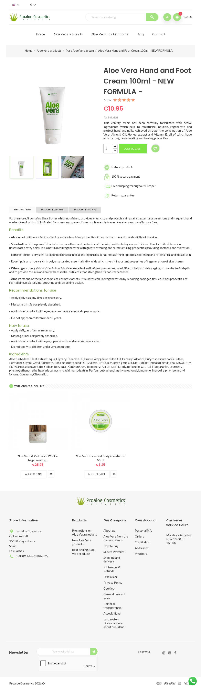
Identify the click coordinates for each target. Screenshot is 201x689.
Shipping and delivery (111, 559)
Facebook (175, 653)
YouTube (169, 653)
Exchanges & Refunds (111, 569)
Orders (139, 536)
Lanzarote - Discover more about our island (113, 623)
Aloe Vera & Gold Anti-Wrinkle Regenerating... (37, 458)
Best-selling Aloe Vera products (83, 551)
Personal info (144, 530)
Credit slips (142, 542)
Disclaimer (110, 577)
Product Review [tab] (85, 209)
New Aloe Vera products (81, 542)
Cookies (108, 588)
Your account (146, 520)
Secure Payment (113, 551)
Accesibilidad (112, 613)
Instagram (163, 653)
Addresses (141, 548)
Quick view (51, 473)
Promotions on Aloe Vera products (84, 532)
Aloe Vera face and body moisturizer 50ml (101, 458)
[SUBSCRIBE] (94, 651)
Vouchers (141, 553)
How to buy (110, 546)
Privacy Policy (112, 582)
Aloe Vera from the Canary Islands (115, 538)
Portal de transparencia (112, 605)
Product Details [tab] (52, 209)
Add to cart (133, 148)
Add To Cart (34, 474)
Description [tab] (22, 209)
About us (109, 530)
